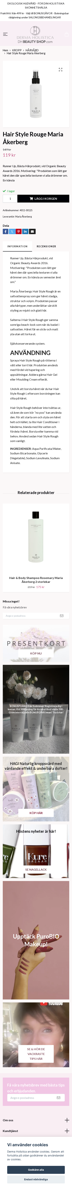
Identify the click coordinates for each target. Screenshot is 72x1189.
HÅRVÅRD (32, 73)
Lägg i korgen (46, 222)
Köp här (36, 836)
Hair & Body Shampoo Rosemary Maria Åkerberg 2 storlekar (36, 603)
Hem (5, 73)
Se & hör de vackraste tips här (36, 1077)
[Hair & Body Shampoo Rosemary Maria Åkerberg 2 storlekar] (36, 562)
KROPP (17, 73)
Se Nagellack (36, 893)
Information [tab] (17, 269)
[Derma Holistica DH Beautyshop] (36, 46)
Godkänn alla (36, 1169)
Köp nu (36, 677)
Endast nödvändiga (36, 1179)
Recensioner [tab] (46, 269)
